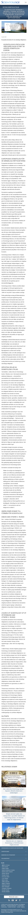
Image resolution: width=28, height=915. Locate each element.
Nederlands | (6, 885)
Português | (6, 888)
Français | (5, 875)
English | (5, 868)
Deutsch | (5, 873)
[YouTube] (12, 900)
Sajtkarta (23, 907)
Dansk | (5, 866)
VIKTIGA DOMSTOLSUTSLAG (11, 7)
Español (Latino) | (7, 871)
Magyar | (6, 883)
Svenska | (6, 891)
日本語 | (5, 881)
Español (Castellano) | (8, 870)
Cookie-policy (4, 907)
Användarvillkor (21, 905)
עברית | (5, 878)
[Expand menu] (14, 848)
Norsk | (5, 886)
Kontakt (18, 907)
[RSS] (9, 900)
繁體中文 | (6, 865)
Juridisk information (12, 907)
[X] (16, 900)
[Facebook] (20, 900)
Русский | (5, 890)
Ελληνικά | (5, 876)
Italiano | (5, 880)
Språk (2, 863)
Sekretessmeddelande (11, 905)
